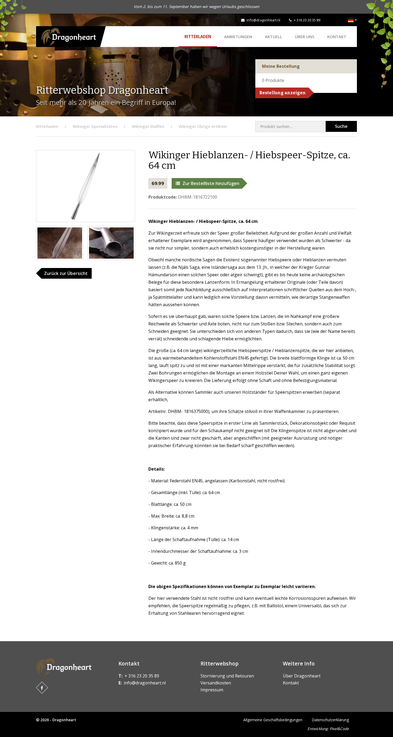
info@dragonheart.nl (263, 20)
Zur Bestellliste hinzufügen (211, 183)
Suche (341, 126)
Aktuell (273, 36)
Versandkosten (216, 683)
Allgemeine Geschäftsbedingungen (272, 719)
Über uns (304, 36)
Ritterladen (197, 36)
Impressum (212, 690)
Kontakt (336, 36)
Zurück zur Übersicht (66, 273)
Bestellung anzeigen (282, 92)
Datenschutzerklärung (330, 719)
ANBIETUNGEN (238, 36)
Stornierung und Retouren (227, 676)
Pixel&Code (339, 728)
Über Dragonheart (302, 676)
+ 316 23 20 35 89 (307, 20)
